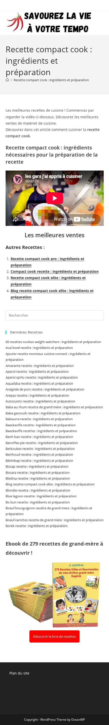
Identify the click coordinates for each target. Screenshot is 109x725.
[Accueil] (7, 80)
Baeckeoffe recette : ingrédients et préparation (41, 425)
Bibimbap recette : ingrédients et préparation (39, 460)
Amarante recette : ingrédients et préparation (40, 365)
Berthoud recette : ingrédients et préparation (39, 454)
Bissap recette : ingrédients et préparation (37, 466)
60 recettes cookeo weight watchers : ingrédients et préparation (53, 342)
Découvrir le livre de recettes (54, 636)
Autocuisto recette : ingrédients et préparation (40, 401)
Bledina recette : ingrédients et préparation (38, 478)
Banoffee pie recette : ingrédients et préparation (42, 443)
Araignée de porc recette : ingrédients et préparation (45, 389)
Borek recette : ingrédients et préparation (37, 526)
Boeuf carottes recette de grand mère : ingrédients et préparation (55, 520)
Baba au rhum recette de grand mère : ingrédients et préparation (54, 407)
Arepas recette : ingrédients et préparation (37, 395)
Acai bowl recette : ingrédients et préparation (39, 347)
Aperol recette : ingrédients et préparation (37, 371)
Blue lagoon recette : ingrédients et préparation (41, 496)
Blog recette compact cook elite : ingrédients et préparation (50, 484)
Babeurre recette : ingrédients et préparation (39, 419)
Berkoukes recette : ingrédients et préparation (40, 448)
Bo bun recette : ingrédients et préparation (38, 502)
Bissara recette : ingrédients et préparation (37, 472)
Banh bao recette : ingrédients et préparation (39, 436)
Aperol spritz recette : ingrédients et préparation (42, 377)
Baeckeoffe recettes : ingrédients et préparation (41, 431)
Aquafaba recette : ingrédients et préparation (39, 383)
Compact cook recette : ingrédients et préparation (55, 271)
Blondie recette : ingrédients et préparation (38, 490)
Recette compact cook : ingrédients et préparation (51, 80)
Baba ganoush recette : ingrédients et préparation (43, 413)
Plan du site (19, 673)
